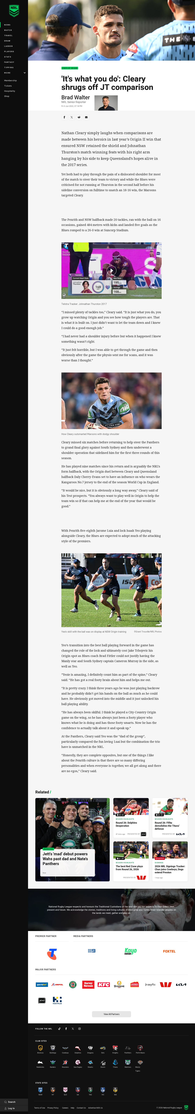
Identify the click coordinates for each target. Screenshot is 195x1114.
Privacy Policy (52, 1108)
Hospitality (9, 91)
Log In (11, 1108)
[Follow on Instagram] (79, 1028)
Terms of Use (39, 1108)
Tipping (9, 67)
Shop (6, 96)
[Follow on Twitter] (73, 1028)
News (7, 25)
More (7, 73)
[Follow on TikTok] (59, 1028)
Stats (7, 57)
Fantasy (9, 62)
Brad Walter (75, 97)
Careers (65, 1108)
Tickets (8, 85)
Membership (10, 80)
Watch (8, 30)
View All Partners (111, 1014)
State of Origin (69, 68)
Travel (8, 35)
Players (9, 51)
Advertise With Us (95, 1108)
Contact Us (81, 1108)
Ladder (8, 46)
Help (72, 1108)
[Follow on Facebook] (66, 1028)
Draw (7, 41)
